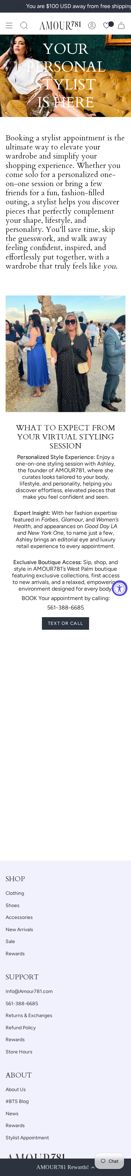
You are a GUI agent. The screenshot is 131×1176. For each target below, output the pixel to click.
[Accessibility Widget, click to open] (120, 588)
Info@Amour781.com (29, 991)
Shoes (13, 905)
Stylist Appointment (27, 1138)
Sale (10, 941)
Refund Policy (21, 1028)
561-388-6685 (22, 1004)
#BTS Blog (17, 1101)
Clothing (15, 893)
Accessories (19, 917)
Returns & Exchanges (29, 1015)
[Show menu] (9, 25)
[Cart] (121, 25)
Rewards (15, 954)
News (12, 1114)
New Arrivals (19, 930)
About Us (16, 1090)
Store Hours (19, 1052)
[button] (24, 25)
